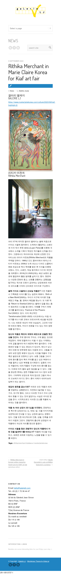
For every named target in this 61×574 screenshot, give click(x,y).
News (12, 91)
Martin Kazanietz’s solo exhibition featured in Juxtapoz (43, 462)
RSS (18, 47)
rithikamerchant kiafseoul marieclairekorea (30, 443)
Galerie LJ (22, 561)
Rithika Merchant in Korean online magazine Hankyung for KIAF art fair (17, 462)
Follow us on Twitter (10, 47)
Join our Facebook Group (14, 47)
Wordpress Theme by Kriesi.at (38, 561)
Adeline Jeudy (24, 91)
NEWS (13, 40)
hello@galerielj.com (22, 488)
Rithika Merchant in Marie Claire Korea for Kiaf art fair (28, 72)
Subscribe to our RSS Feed (18, 564)
